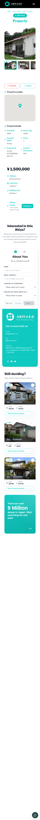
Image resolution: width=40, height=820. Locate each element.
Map (24, 11)
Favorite (13, 86)
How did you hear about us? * (16, 292)
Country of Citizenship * (14, 283)
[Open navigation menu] (34, 4)
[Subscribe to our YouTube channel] (15, 361)
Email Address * (10, 275)
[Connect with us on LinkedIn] (11, 361)
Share (29, 86)
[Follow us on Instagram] (8, 361)
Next (28, 303)
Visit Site (26, 206)
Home (9, 11)
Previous (18, 303)
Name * (6, 267)
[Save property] (32, 385)
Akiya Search (17, 11)
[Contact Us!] (35, 815)
